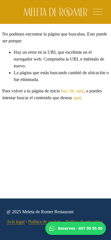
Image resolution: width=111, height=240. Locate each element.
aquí (77, 97)
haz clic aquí (72, 90)
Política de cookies (45, 221)
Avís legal (15, 221)
